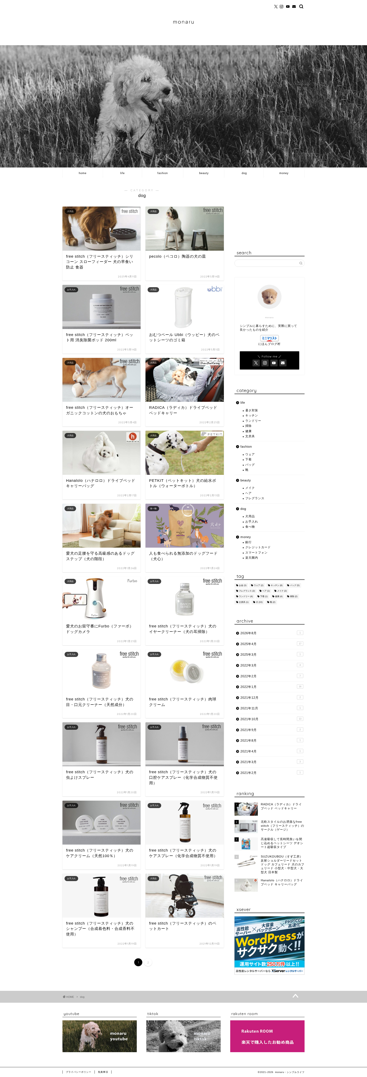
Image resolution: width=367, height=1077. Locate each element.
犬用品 (250, 516)
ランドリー (253, 420)
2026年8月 (270, 633)
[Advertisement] (269, 210)
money (284, 173)
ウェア (250, 454)
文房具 (250, 436)
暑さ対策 (251, 410)
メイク (250, 487)
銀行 (248, 542)
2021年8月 (270, 740)
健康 (248, 431)
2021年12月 (270, 697)
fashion (162, 173)
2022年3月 (270, 665)
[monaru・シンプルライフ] (183, 33)
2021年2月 (270, 773)
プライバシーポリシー (78, 1072)
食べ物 (250, 526)
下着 (248, 459)
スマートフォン (256, 552)
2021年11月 (270, 708)
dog (244, 173)
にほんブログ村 (269, 344)
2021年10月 (270, 719)
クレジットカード (258, 547)
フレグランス (254, 498)
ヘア (248, 493)
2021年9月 (270, 730)
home (82, 173)
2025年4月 (270, 644)
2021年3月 (270, 762)
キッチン (251, 415)
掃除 (248, 425)
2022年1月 (270, 687)
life (122, 173)
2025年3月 (270, 654)
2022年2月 (270, 676)
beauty (204, 173)
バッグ (250, 464)
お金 (242, 585)
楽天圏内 (251, 557)
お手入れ (251, 521)
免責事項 (103, 1072)
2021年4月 (270, 751)
